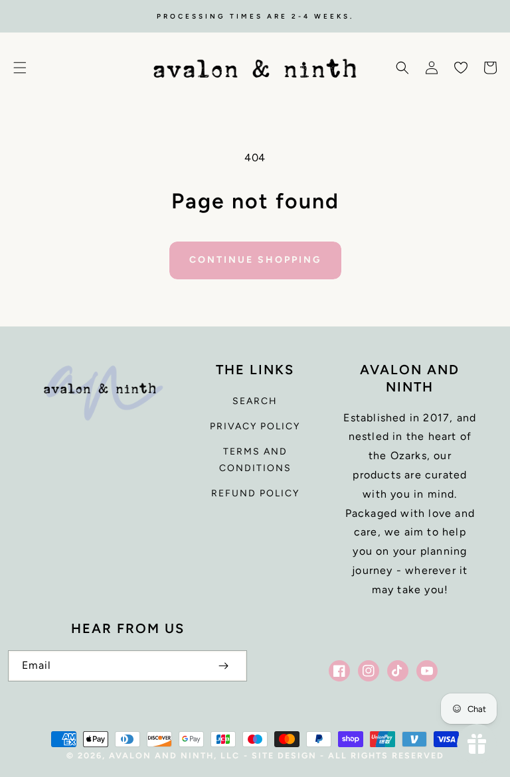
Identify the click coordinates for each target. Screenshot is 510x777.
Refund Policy (255, 493)
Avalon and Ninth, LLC (174, 755)
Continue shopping (255, 259)
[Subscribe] (223, 665)
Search (255, 401)
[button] (20, 67)
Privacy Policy (255, 426)
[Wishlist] (460, 67)
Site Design (284, 755)
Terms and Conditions (255, 460)
